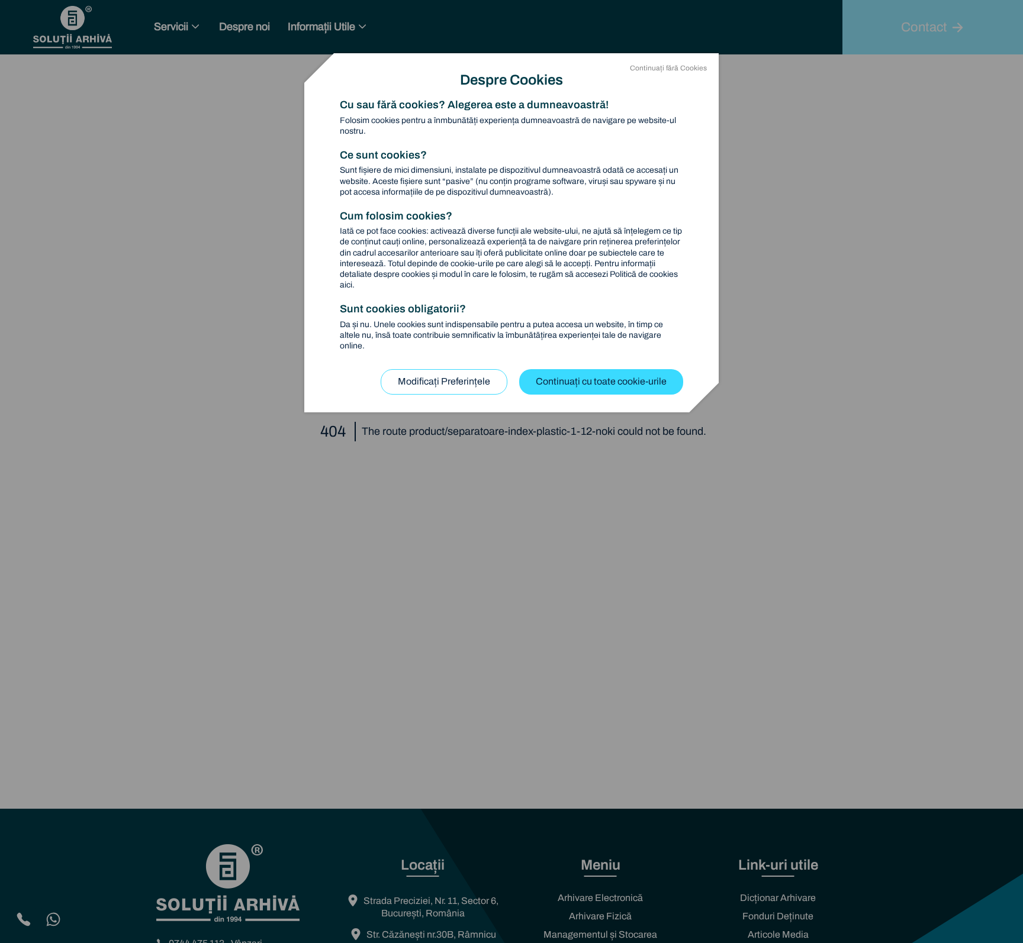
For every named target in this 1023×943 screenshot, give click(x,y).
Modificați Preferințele (444, 381)
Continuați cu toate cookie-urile (601, 381)
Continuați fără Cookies (668, 68)
